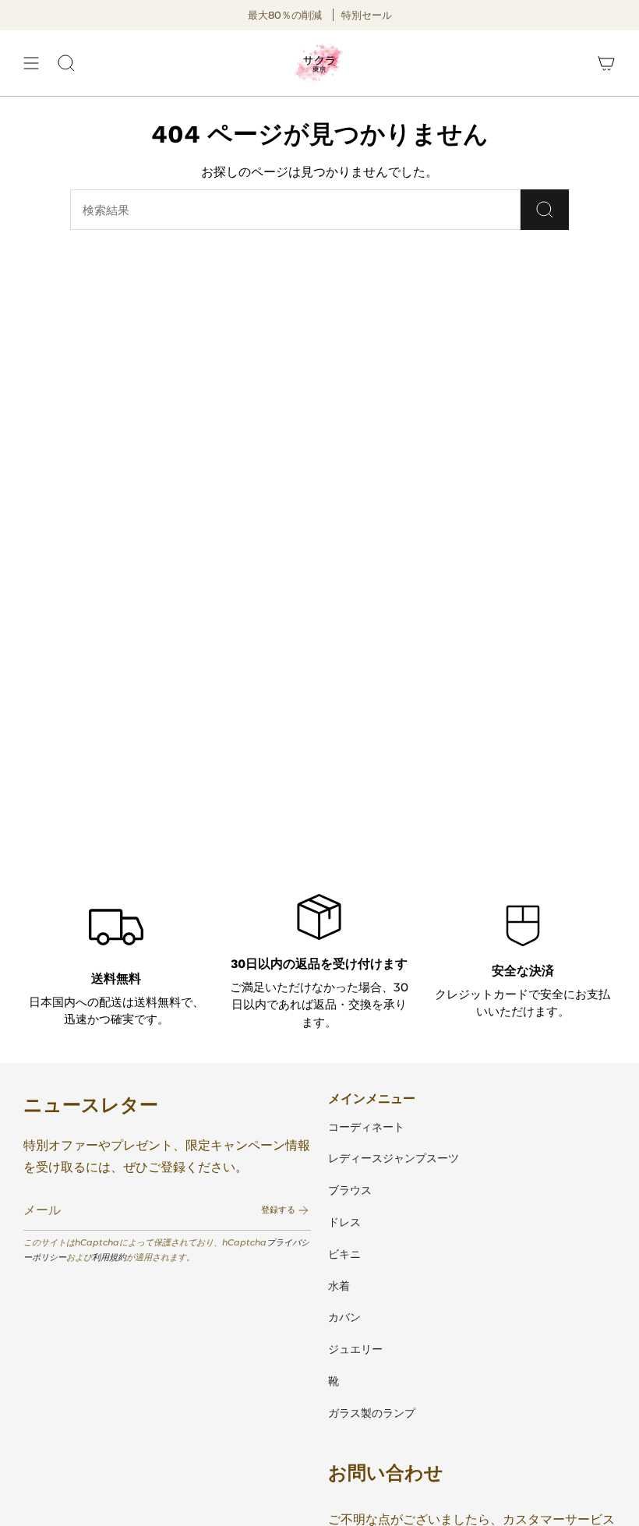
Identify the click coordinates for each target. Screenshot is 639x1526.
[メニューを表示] (31, 63)
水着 (339, 1286)
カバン (344, 1317)
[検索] (545, 209)
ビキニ (344, 1254)
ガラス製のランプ (371, 1413)
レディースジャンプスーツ (393, 1158)
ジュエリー (355, 1349)
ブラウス (350, 1190)
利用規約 (109, 1257)
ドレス (344, 1222)
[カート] (606, 63)
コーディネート (366, 1127)
